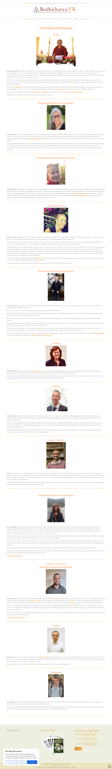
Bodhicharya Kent (40, 258)
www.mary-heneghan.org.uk (15, 555)
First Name (78, 734)
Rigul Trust (59, 89)
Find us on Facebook (13, 730)
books (70, 82)
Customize (11, 762)
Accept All (32, 762)
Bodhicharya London (99, 333)
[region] (21, 757)
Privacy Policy (56, 765)
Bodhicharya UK (47, 335)
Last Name (78, 739)
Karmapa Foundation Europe (75, 92)
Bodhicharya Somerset (84, 195)
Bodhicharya (17, 87)
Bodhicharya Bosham (34, 138)
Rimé (90, 73)
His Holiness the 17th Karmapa (39, 92)
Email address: (79, 744)
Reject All (21, 762)
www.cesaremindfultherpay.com (16, 617)
